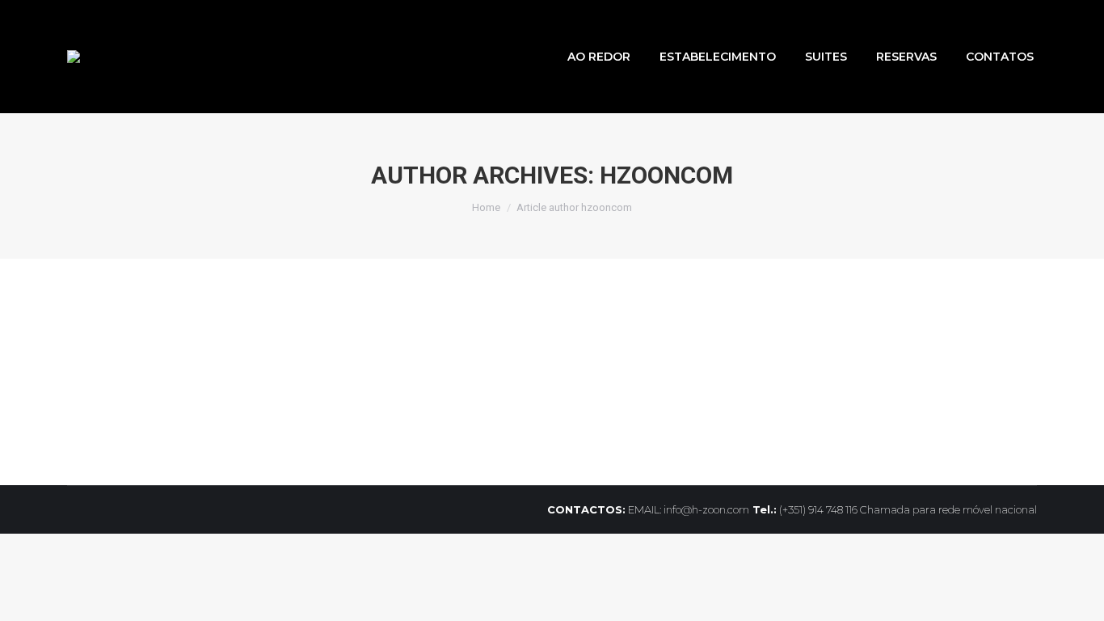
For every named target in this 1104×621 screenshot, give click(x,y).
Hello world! (137, 343)
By (206, 372)
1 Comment (374, 372)
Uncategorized (123, 372)
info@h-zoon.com (706, 509)
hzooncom (666, 175)
